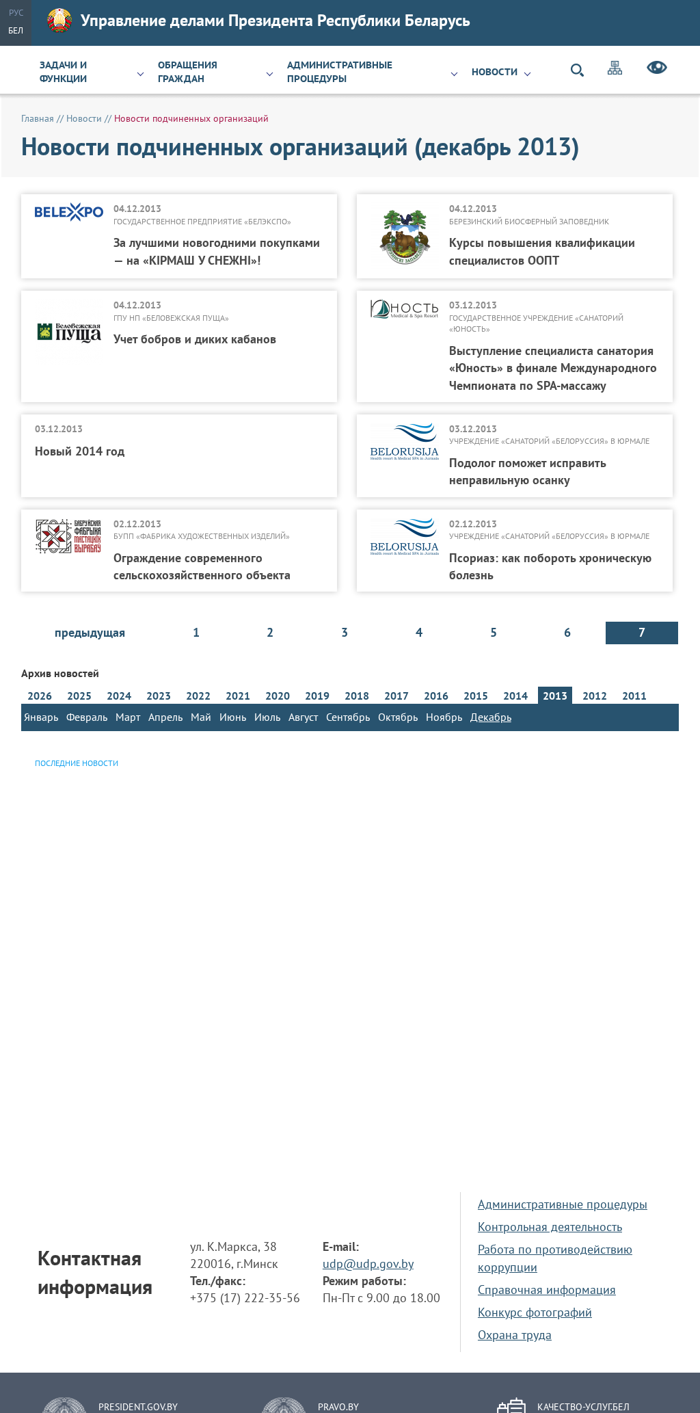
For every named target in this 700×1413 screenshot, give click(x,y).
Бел (15, 30)
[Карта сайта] (614, 70)
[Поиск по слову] (583, 70)
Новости (494, 72)
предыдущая (90, 632)
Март (128, 717)
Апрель (165, 717)
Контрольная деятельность (550, 1226)
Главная (37, 118)
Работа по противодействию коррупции (555, 1257)
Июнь (232, 717)
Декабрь (490, 717)
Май (201, 717)
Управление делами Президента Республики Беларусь (275, 20)
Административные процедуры (339, 72)
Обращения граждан (187, 72)
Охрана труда (515, 1335)
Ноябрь (444, 717)
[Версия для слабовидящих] (656, 69)
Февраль (86, 717)
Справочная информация (547, 1289)
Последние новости (76, 763)
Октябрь (398, 717)
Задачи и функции (63, 72)
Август (303, 717)
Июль (267, 717)
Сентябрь (348, 717)
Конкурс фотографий (535, 1312)
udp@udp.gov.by (368, 1263)
